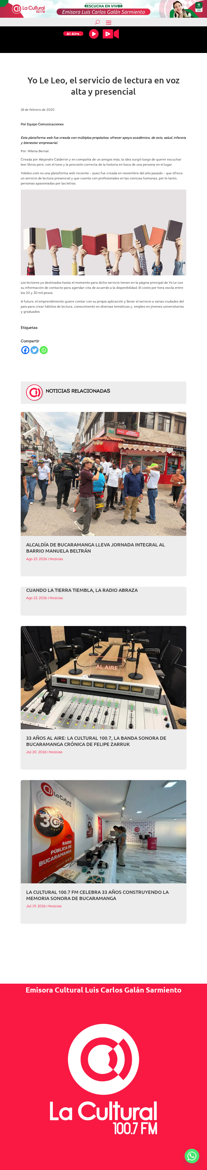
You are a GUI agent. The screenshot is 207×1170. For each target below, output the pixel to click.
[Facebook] (25, 350)
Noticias (56, 559)
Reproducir (94, 34)
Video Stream (111, 33)
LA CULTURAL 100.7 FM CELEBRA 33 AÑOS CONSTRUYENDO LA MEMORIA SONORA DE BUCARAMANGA (97, 895)
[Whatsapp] (44, 350)
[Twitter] (34, 350)
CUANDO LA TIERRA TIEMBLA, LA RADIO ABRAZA (82, 590)
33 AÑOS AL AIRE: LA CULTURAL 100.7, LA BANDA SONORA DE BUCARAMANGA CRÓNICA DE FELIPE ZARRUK (96, 741)
